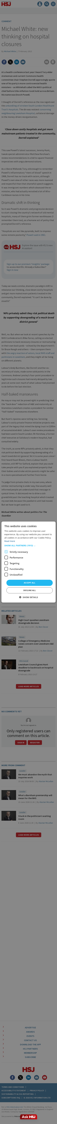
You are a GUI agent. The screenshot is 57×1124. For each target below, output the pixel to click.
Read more (9, 541)
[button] (28, 545)
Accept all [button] (29, 582)
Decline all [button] (29, 590)
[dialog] (28, 561)
